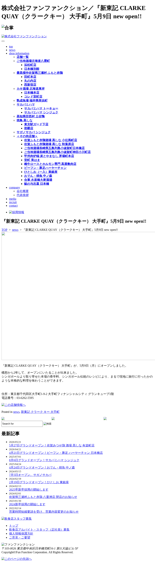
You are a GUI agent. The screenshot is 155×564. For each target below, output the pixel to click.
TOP (4, 229)
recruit (13, 202)
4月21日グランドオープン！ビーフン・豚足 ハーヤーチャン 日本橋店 (56, 452)
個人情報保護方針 (21, 533)
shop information (19, 53)
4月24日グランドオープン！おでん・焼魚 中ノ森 (42, 467)
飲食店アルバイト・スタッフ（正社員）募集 (39, 529)
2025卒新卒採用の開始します (28, 489)
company (14, 187)
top (11, 46)
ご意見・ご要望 (19, 537)
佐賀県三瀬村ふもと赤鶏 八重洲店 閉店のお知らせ (43, 497)
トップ (13, 525)
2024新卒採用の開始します (27, 504)
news (12, 50)
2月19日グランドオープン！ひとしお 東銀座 (39, 482)
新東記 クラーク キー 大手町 (40, 411)
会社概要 (23, 191)
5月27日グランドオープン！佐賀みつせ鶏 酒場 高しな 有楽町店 (52, 445)
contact (13, 205)
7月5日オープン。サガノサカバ (30, 474)
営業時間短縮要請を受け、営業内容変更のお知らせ (44, 511)
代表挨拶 (23, 195)
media (12, 198)
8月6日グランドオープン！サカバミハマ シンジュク (44, 460)
